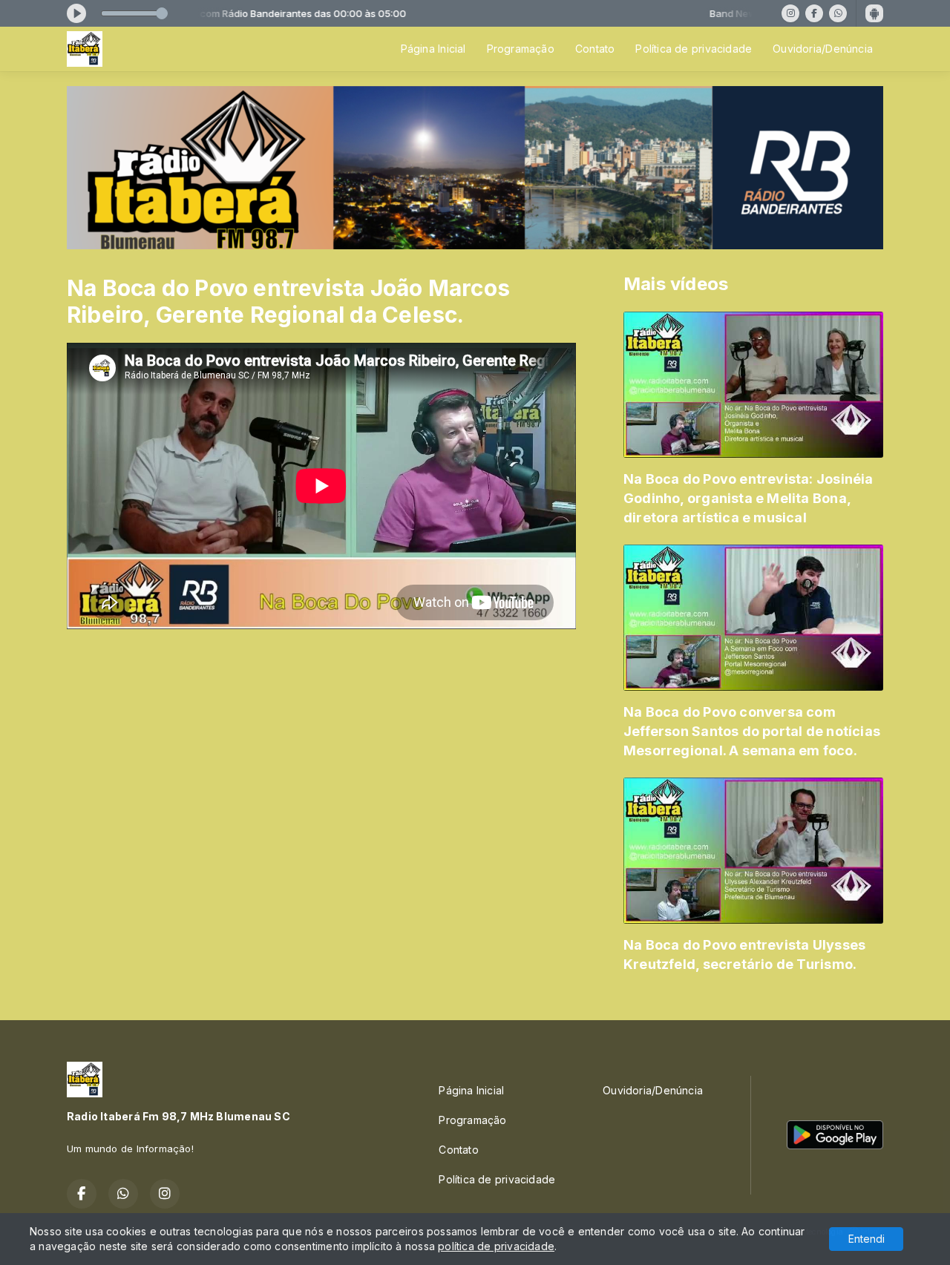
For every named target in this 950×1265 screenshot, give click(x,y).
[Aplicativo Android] (874, 13)
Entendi (866, 1238)
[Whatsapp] (838, 13)
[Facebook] (814, 13)
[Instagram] (790, 13)
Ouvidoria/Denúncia (823, 48)
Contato (595, 48)
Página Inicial (433, 48)
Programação (520, 48)
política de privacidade (496, 1246)
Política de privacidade (693, 48)
